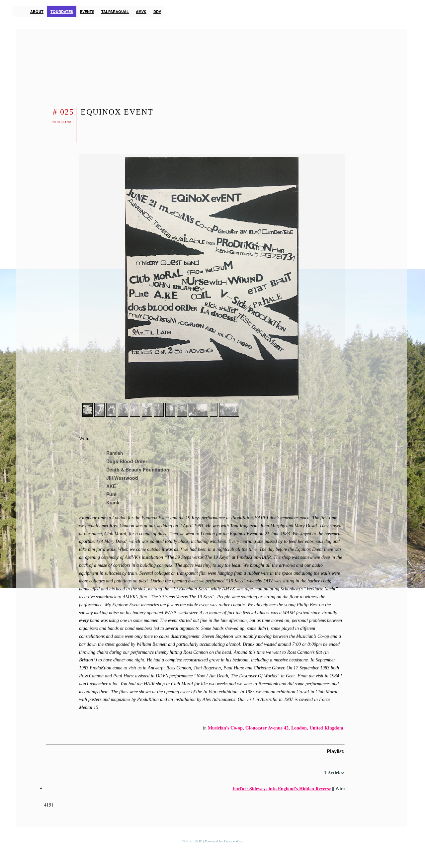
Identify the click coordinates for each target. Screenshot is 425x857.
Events (87, 11)
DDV (157, 11)
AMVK (141, 11)
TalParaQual (115, 11)
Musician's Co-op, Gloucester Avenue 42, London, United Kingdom (275, 727)
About (36, 11)
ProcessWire (233, 840)
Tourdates (61, 11)
